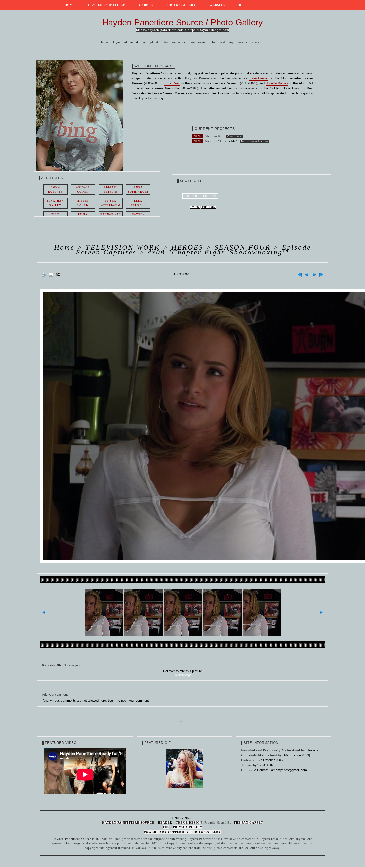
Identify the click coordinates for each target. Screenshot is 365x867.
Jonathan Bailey (55, 203)
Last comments (174, 42)
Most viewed (199, 42)
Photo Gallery (181, 5)
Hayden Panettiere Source (128, 822)
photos (208, 207)
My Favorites (238, 42)
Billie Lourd (82, 203)
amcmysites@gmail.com (289, 770)
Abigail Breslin (110, 189)
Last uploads (151, 42)
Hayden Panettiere (106, 5)
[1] (176, 675)
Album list (131, 42)
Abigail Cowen (83, 189)
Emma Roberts (55, 189)
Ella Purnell (138, 203)
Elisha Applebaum (110, 203)
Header (165, 822)
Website (217, 5)
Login (116, 42)
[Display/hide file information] (50, 274)
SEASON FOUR (243, 247)
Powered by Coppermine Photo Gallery (182, 832)
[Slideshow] (58, 274)
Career (146, 5)
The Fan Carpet (248, 822)
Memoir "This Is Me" (221, 141)
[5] (189, 675)
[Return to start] (299, 274)
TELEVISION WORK (123, 247)
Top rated (218, 42)
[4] (185, 675)
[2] (179, 675)
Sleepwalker (214, 136)
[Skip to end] (321, 274)
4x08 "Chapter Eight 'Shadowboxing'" (218, 252)
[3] (182, 675)
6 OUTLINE (267, 765)
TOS (166, 827)
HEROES (187, 247)
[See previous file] (306, 274)
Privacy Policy (187, 827)
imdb (195, 207)
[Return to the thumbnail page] (43, 274)
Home (70, 5)
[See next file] (314, 274)
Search (257, 42)
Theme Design (189, 822)
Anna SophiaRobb (138, 189)
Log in (112, 700)
